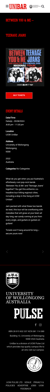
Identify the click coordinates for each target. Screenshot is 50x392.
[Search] (41, 6)
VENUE (27, 383)
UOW (41, 386)
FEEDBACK (25, 389)
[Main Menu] (8, 6)
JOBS (33, 386)
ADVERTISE (22, 386)
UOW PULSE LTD (14, 383)
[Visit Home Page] (25, 6)
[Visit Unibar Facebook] (36, 325)
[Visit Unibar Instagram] (40, 325)
